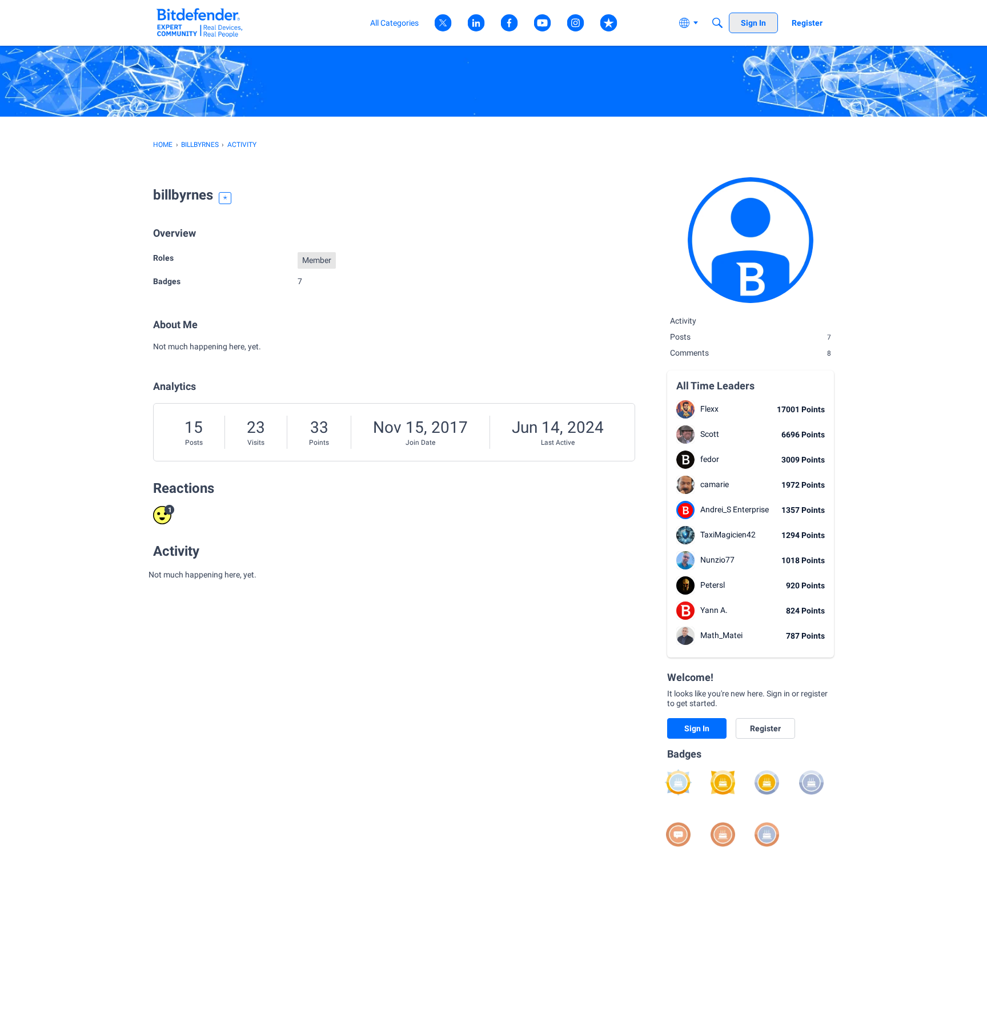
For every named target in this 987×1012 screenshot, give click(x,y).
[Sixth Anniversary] (678, 782)
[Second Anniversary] (767, 834)
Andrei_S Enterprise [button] (734, 509)
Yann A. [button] (714, 610)
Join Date (420, 443)
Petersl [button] (712, 584)
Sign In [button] (696, 728)
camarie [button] (714, 484)
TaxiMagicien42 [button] (728, 534)
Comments (750, 352)
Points (319, 443)
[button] (685, 409)
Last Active (558, 443)
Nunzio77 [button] (717, 559)
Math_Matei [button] (721, 635)
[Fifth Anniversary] (723, 782)
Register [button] (765, 728)
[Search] (717, 23)
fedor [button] (709, 459)
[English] (199, 22)
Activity (683, 320)
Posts (194, 443)
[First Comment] (678, 834)
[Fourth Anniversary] (767, 782)
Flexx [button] (709, 408)
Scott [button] (709, 434)
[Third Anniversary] (811, 782)
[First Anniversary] (723, 834)
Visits (255, 443)
